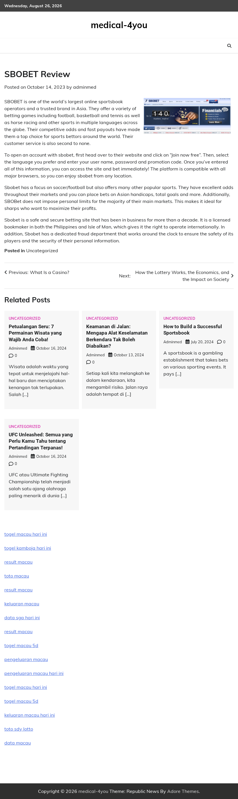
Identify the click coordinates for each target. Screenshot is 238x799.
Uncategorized (42, 250)
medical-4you (119, 24)
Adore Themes (183, 791)
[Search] (229, 45)
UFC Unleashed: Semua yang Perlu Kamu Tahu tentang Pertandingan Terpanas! (41, 441)
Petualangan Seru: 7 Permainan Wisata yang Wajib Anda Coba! (35, 333)
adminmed (84, 87)
